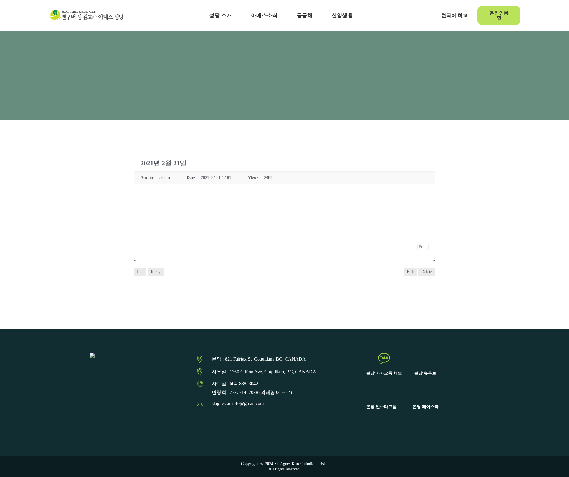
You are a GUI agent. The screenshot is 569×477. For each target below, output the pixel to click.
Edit (410, 272)
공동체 (305, 15)
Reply (156, 272)
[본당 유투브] (425, 358)
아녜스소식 (264, 15)
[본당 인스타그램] (381, 392)
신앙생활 (342, 15)
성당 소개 (220, 15)
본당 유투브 (425, 373)
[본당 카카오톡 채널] (384, 358)
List (140, 272)
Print (423, 246)
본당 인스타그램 (381, 406)
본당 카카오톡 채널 (384, 373)
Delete (426, 272)
